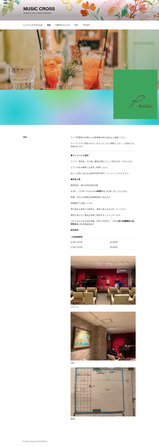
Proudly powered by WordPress (35, 441)
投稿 (49, 25)
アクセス (86, 25)
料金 (76, 25)
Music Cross (39, 8)
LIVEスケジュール (62, 25)
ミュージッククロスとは (32, 25)
